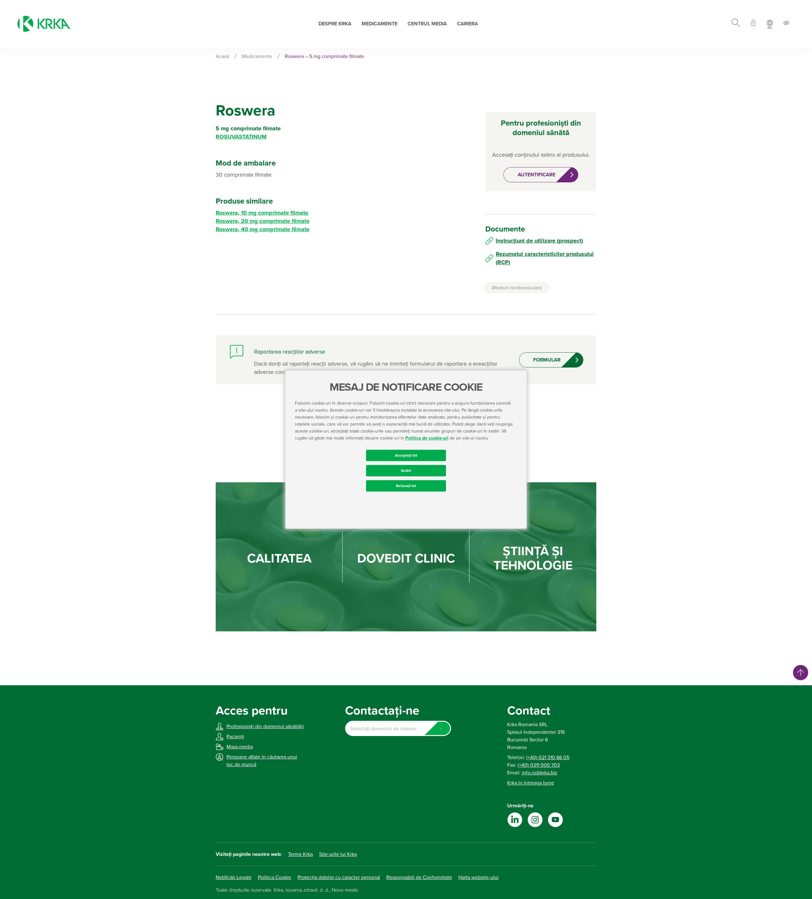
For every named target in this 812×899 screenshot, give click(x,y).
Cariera (467, 24)
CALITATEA (279, 558)
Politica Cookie (274, 877)
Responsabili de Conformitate (419, 877)
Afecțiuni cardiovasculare (517, 287)
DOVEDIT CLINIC (406, 558)
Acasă (222, 56)
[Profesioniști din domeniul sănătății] (753, 24)
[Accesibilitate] (786, 24)
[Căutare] (735, 23)
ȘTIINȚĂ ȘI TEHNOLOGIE (533, 558)
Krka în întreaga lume (530, 783)
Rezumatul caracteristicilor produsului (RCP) (545, 258)
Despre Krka (334, 24)
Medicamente (379, 24)
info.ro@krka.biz (539, 773)
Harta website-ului (478, 877)
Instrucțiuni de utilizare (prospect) (539, 240)
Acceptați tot (406, 455)
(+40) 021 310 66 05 (547, 757)
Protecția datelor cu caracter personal (339, 877)
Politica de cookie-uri (427, 438)
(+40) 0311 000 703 (539, 765)
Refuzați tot (406, 486)
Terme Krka (300, 854)
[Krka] (43, 24)
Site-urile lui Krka (338, 854)
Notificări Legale (234, 877)
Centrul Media (427, 24)
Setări (406, 470)
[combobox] (398, 728)
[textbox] (397, 728)
